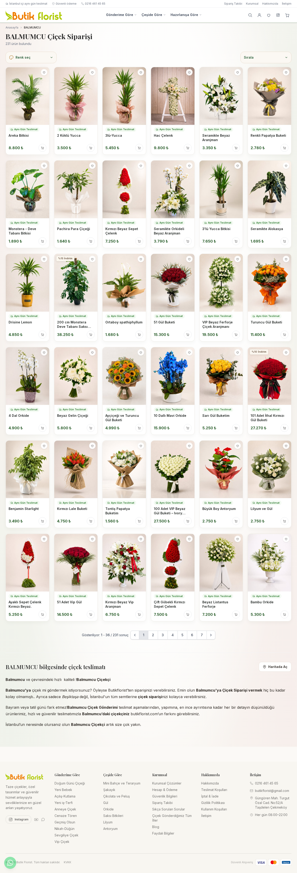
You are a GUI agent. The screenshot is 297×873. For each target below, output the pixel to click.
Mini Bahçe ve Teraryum (121, 783)
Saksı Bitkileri (113, 816)
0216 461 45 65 (95, 3)
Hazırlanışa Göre (184, 15)
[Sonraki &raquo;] (211, 635)
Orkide (108, 809)
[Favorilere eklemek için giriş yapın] (44, 72)
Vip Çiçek (62, 842)
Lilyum (108, 822)
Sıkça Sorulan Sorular (168, 809)
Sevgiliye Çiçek (66, 835)
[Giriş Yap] (259, 15)
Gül (105, 803)
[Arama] (250, 15)
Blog (155, 827)
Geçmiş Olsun (65, 822)
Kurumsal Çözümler (166, 783)
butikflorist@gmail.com (272, 791)
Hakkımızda (270, 3)
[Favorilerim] (269, 15)
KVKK (67, 862)
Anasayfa (12, 27)
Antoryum (110, 829)
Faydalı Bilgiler (163, 833)
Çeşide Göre (152, 15)
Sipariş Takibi (233, 3)
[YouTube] (36, 819)
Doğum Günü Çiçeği (70, 783)
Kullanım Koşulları (214, 809)
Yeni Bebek (63, 790)
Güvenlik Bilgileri (164, 796)
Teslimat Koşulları (214, 790)
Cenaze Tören (66, 816)
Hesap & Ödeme (165, 790)
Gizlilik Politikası (213, 803)
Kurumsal (252, 3)
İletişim (286, 3)
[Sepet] (287, 15)
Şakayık (109, 790)
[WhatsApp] (43, 819)
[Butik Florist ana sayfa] (24, 776)
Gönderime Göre (119, 15)
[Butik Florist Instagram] (278, 15)
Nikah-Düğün (64, 829)
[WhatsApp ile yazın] (10, 863)
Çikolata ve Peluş (116, 796)
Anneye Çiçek (65, 809)
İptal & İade (210, 796)
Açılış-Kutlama (65, 796)
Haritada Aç (277, 667)
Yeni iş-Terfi (64, 803)
